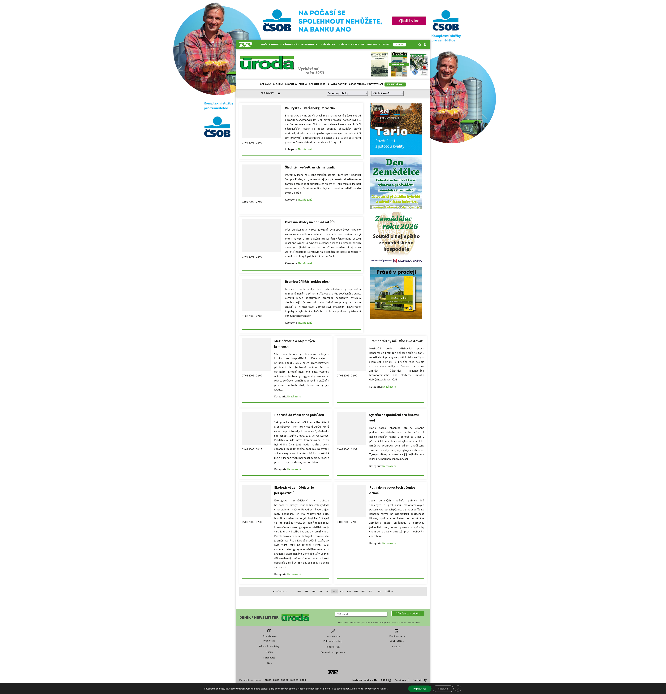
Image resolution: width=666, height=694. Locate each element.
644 (349, 591)
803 (380, 591)
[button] (407, 613)
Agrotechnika (357, 84)
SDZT (303, 680)
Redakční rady (333, 646)
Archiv (355, 44)
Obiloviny (265, 84)
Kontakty (385, 44)
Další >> (389, 591)
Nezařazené (305, 149)
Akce (269, 663)
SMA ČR (294, 680)
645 (356, 591)
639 (313, 591)
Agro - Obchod (369, 44)
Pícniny (303, 84)
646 (363, 591)
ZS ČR (276, 680)
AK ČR (268, 680)
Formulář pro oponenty (333, 652)
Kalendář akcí (395, 84)
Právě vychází (375, 84)
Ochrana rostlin (319, 84)
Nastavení (443, 688)
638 (306, 591)
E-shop (269, 651)
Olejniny (278, 84)
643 (342, 591)
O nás (264, 44)
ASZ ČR (285, 680)
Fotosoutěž (269, 657)
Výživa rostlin (339, 84)
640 (320, 591)
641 (328, 591)
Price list (396, 646)
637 (299, 591)
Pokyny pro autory (333, 641)
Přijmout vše (419, 688)
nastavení (382, 688)
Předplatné (269, 640)
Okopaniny (291, 84)
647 (370, 591)
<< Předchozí (280, 591)
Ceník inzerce (397, 640)
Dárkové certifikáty (269, 646)
